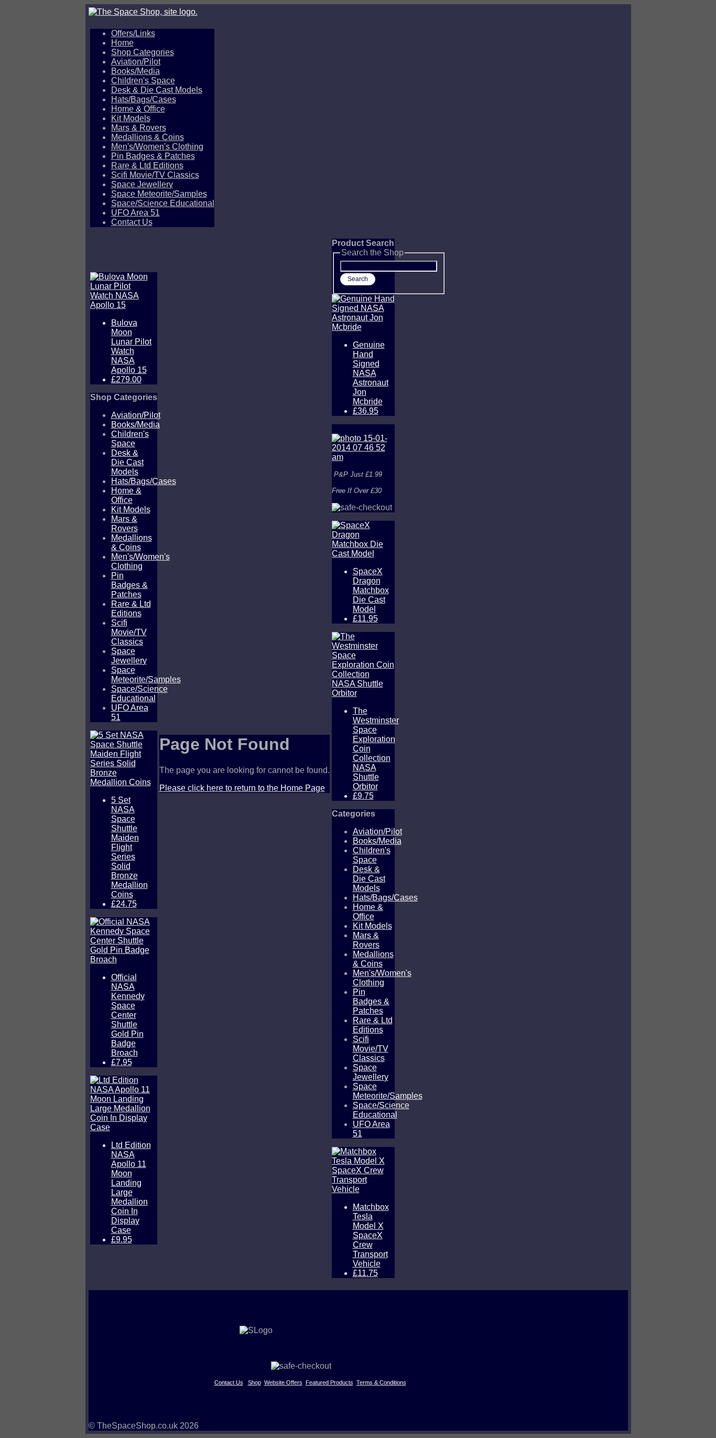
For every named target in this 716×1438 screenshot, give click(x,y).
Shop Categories (142, 52)
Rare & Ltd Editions (147, 165)
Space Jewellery (142, 184)
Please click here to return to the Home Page (242, 788)
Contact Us (132, 222)
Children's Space (143, 80)
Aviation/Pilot (135, 61)
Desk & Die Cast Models (156, 89)
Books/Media (135, 71)
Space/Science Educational (162, 203)
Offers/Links (133, 33)
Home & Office (138, 108)
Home (122, 42)
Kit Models (130, 118)
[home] (358, 12)
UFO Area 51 (135, 212)
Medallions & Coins (147, 137)
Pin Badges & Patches (153, 156)
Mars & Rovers (138, 127)
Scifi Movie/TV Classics (155, 174)
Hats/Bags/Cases (143, 99)
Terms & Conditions (381, 1382)
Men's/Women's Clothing (157, 146)
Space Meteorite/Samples (159, 193)
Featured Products (329, 1382)
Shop (254, 1382)
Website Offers (283, 1382)
